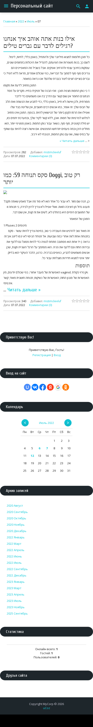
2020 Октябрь (16, 518)
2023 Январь (16, 582)
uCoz (46, 708)
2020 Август (15, 505)
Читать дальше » (72, 141)
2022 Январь (16, 537)
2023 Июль (14, 601)
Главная (9, 21)
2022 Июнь (14, 556)
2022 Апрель (15, 550)
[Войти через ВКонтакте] (35, 387)
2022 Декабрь (16, 575)
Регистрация (42, 355)
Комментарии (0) (40, 155)
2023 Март (14, 588)
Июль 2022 (46, 423)
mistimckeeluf (52, 152)
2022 (21, 21)
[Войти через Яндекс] (50, 387)
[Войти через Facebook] (42, 387)
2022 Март (14, 544)
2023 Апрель (15, 594)
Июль (31, 21)
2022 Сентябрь (17, 569)
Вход (57, 355)
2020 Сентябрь (17, 512)
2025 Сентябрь (17, 613)
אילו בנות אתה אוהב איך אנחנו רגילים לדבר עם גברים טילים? (39, 42)
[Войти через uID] (27, 387)
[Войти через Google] (58, 387)
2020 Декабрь (16, 531)
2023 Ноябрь (16, 607)
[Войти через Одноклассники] (65, 387)
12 (32, 456)
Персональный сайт (32, 6)
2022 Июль (14, 563)
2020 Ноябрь (16, 525)
